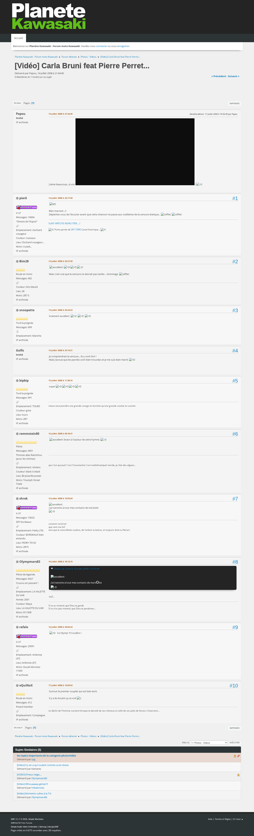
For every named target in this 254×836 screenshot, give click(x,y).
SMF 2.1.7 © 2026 (19, 819)
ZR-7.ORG (76, 229)
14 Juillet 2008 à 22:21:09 (61, 261)
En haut (18, 727)
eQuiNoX (26, 685)
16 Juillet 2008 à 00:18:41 (61, 433)
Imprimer (234, 103)
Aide (210, 819)
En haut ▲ (238, 819)
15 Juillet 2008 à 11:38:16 (61, 380)
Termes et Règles (223, 819)
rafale (23, 627)
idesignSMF (53, 827)
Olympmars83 (29, 562)
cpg (33, 759)
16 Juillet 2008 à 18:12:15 (61, 561)
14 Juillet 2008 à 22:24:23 (61, 310)
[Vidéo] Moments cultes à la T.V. (34, 793)
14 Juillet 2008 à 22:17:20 (61, 198)
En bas (17, 103)
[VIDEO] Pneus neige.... (29, 774)
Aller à (185, 742)
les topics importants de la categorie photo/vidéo (46, 755)
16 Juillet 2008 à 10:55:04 (61, 498)
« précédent (218, 76)
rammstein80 (29, 434)
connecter (101, 46)
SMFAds (14, 823)
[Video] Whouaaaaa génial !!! (32, 784)
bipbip (24, 380)
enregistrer (123, 46)
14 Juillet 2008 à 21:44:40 (61, 113)
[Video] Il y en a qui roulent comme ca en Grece (43, 765)
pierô (23, 198)
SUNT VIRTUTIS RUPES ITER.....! (64, 223)
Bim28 (24, 261)
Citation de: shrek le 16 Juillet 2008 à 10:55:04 (76, 568)
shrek (23, 498)
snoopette (26, 310)
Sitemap (42, 827)
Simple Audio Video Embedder (24, 827)
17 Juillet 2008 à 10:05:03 (61, 685)
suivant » (233, 76)
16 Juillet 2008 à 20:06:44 (61, 627)
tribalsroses (37, 787)
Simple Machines (36, 819)
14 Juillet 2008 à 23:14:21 (61, 350)
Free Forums (26, 823)
